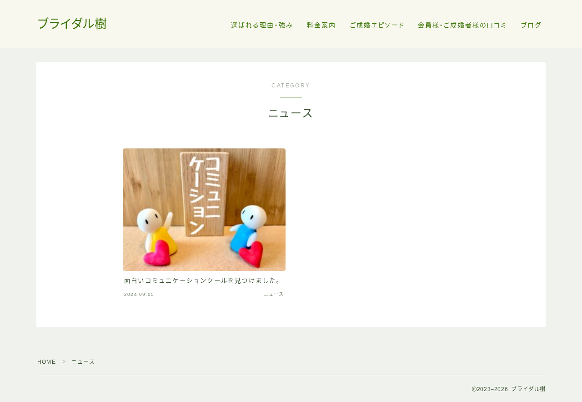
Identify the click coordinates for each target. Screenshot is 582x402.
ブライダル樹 (72, 24)
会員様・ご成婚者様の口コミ (462, 25)
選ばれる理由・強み (262, 25)
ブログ (531, 25)
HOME (46, 362)
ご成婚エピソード (377, 25)
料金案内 (321, 25)
